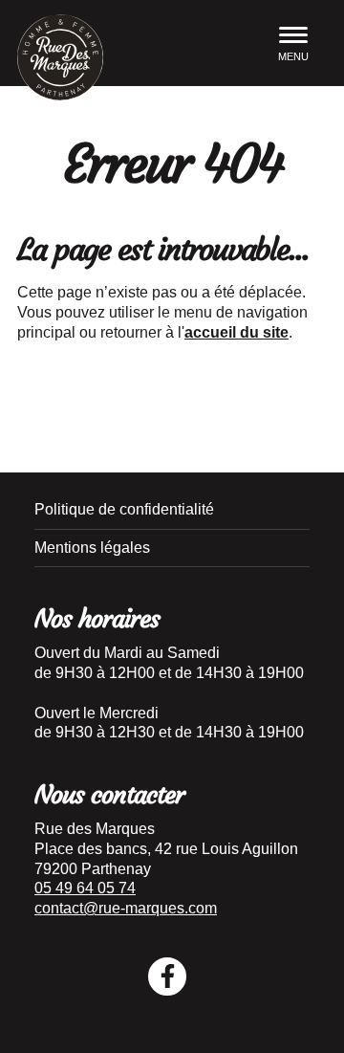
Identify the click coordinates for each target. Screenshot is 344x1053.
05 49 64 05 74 (85, 888)
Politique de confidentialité (124, 509)
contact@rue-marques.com (125, 908)
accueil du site (236, 332)
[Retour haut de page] (315, 1005)
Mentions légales (92, 547)
